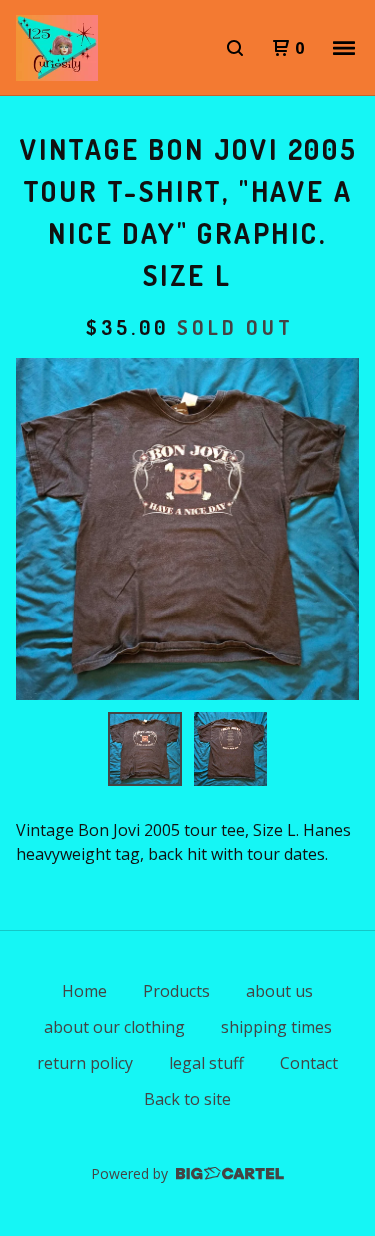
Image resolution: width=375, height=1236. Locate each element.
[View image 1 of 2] (145, 749)
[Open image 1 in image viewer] (187, 529)
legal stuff (206, 1063)
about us (279, 991)
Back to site (187, 1099)
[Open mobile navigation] (344, 48)
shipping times (276, 1027)
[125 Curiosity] (57, 48)
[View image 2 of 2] (231, 749)
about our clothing (114, 1027)
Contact (309, 1063)
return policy (85, 1063)
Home (84, 991)
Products (176, 991)
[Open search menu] (235, 48)
